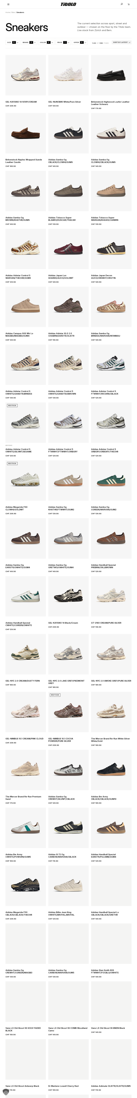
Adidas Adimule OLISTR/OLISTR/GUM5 (111, 1086)
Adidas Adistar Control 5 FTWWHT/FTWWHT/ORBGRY (62, 450)
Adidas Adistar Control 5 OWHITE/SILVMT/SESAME (18, 450)
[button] (6, 1092)
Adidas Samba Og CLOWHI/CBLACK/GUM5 (103, 161)
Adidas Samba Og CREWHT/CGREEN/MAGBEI (18, 971)
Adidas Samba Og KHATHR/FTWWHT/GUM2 (61, 508)
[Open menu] (8, 4)
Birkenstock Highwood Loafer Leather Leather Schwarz (110, 103)
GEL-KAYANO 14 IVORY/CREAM (21, 102)
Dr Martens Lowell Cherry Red (63, 1086)
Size (11, 42)
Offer (78, 42)
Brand (27, 42)
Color (44, 42)
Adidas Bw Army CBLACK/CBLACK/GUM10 (103, 797)
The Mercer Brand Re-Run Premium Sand (23, 797)
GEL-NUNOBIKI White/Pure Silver (64, 102)
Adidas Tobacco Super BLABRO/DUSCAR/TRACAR (62, 218)
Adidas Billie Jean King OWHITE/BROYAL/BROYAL (61, 913)
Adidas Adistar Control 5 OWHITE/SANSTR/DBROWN (62, 392)
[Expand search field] (122, 4)
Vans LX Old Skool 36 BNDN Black (108, 1028)
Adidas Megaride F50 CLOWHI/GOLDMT (16, 508)
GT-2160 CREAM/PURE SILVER (106, 623)
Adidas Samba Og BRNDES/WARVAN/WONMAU (105, 334)
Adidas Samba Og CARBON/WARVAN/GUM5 (61, 971)
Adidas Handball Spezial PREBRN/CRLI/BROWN (103, 566)
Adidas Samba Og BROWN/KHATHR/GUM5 (17, 218)
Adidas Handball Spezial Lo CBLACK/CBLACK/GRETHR (105, 913)
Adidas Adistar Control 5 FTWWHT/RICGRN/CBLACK (104, 392)
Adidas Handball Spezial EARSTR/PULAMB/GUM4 (103, 855)
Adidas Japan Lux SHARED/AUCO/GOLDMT (60, 276)
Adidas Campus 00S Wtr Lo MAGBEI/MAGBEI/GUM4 (19, 334)
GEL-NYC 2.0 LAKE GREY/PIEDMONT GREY (66, 682)
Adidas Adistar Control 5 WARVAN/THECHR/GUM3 (18, 276)
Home (7, 12)
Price (61, 42)
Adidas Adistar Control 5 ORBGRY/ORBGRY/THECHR (104, 450)
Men (13, 12)
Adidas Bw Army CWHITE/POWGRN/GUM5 (18, 855)
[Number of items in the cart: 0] (129, 4)
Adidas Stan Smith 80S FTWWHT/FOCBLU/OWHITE (105, 971)
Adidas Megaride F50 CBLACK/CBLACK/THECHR (18, 913)
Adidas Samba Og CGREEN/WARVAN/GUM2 (103, 508)
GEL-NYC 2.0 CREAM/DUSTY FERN (22, 681)
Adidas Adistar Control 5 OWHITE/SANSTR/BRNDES (18, 392)
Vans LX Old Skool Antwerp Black (22, 1086)
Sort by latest (120, 42)
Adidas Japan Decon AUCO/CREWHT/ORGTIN (103, 276)
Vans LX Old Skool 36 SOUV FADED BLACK (23, 1029)
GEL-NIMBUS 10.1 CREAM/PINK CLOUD (24, 738)
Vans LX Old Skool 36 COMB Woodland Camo (67, 1029)
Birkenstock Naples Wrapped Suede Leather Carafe (23, 161)
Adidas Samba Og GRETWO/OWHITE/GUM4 (61, 566)
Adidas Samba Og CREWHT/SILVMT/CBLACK (61, 797)
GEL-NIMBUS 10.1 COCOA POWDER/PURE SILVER (60, 739)
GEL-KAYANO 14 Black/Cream (63, 623)
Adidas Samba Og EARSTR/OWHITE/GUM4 (17, 566)
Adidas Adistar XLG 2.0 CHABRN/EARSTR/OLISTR (61, 334)
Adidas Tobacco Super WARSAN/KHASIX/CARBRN (104, 218)
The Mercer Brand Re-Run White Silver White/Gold (110, 739)
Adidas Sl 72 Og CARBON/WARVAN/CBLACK (62, 855)
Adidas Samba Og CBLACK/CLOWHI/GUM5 (60, 161)
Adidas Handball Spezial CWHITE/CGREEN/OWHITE (18, 624)
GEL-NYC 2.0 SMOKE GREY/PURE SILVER (111, 681)
